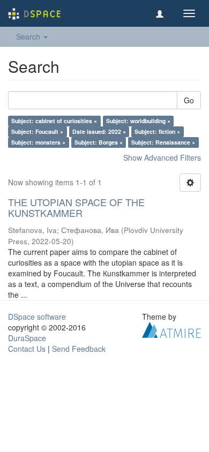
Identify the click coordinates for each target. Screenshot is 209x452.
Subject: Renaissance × (163, 142)
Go (189, 100)
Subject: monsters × (38, 142)
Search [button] (29, 36)
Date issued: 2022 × (99, 131)
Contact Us (27, 348)
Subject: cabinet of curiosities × (54, 121)
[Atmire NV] (171, 328)
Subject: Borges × (98, 142)
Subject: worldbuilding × (138, 121)
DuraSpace (27, 338)
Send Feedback (79, 348)
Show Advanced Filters (162, 157)
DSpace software (37, 316)
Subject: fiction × (157, 131)
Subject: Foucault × (37, 131)
